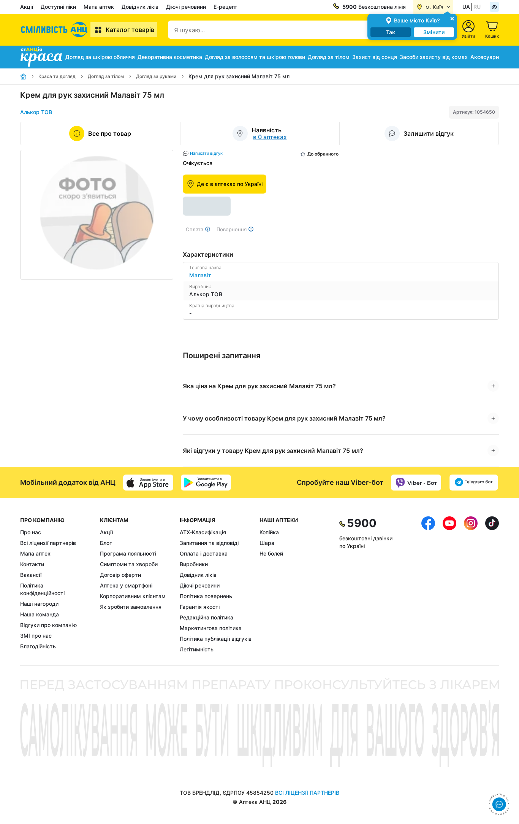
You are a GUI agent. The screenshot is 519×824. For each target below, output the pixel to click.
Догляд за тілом (329, 57)
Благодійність (38, 646)
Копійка (269, 532)
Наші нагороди (39, 603)
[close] (452, 18)
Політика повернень (206, 596)
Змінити (434, 32)
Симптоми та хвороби (129, 564)
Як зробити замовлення (130, 606)
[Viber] (416, 483)
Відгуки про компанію (48, 625)
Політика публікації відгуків (216, 638)
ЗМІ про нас (36, 635)
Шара (267, 543)
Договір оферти (120, 575)
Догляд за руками (156, 76)
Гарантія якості (200, 606)
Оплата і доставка (204, 553)
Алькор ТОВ (36, 112)
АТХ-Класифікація (203, 532)
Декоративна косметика (170, 57)
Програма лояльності (128, 553)
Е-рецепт (225, 6)
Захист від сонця (374, 57)
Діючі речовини (186, 6)
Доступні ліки (58, 6)
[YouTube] (449, 584)
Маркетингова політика (211, 628)
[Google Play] (206, 483)
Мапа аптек (99, 6)
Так (390, 32)
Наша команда (39, 614)
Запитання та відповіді (209, 543)
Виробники (194, 564)
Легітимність (197, 649)
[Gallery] (96, 215)
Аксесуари (484, 57)
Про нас (30, 532)
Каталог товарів (130, 29)
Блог (106, 543)
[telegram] (474, 483)
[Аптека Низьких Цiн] (55, 29)
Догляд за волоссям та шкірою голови (255, 57)
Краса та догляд (57, 76)
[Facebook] (428, 584)
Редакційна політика (206, 617)
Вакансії (30, 575)
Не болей (271, 553)
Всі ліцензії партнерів (48, 543)
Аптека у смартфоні (126, 585)
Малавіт (200, 275)
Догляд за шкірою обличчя (100, 57)
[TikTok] (492, 584)
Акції (26, 6)
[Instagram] (471, 584)
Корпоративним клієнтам (133, 596)
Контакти (32, 564)
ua (466, 6)
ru (477, 6)
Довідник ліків (140, 6)
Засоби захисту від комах (434, 57)
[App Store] (148, 483)
